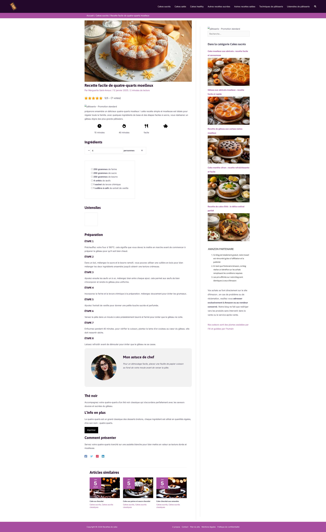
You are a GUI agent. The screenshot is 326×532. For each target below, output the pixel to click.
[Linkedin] (103, 456)
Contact (185, 527)
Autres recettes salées (244, 6)
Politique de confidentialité (228, 527)
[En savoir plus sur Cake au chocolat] (105, 487)
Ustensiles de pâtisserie (298, 6)
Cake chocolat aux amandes (167, 501)
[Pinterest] (97, 456)
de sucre (105, 173)
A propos (176, 527)
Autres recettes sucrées (219, 6)
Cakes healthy (197, 6)
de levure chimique (107, 184)
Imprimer (91, 430)
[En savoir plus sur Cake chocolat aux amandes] (171, 487)
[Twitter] (91, 456)
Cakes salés (180, 6)
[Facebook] (86, 456)
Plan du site (195, 527)
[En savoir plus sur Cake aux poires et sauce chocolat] (138, 487)
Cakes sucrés (164, 6)
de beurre (105, 176)
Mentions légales (209, 527)
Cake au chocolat (97, 501)
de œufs (101, 180)
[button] (315, 6)
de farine (105, 169)
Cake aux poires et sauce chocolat (136, 501)
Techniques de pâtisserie (271, 6)
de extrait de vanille (110, 188)
